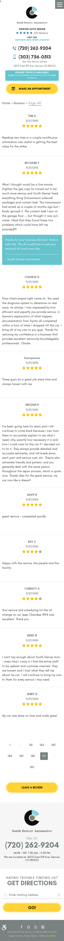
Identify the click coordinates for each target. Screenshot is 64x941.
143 (53, 745)
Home (6, 103)
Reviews (19, 103)
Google (28, 927)
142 (42, 745)
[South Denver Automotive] (32, 15)
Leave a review (32, 787)
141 (31, 745)
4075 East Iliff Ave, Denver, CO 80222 (35, 65)
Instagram (42, 927)
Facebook (21, 927)
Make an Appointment (35, 88)
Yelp (35, 927)
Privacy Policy (30, 936)
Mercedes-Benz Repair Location (32, 39)
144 (10, 756)
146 (33, 756)
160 (32, 767)
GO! (32, 907)
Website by (47, 936)
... (20, 745)
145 (21, 756)
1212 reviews (41, 33)
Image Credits (15, 936)
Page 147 (34, 103)
